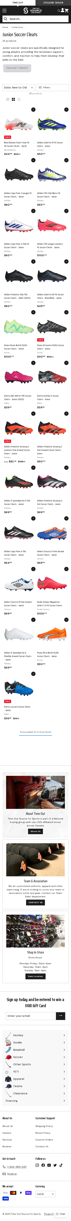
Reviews (6, 1146)
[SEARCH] (59, 10)
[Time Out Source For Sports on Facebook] (43, 1165)
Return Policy (43, 1132)
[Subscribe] (60, 1016)
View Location (35, 976)
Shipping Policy (44, 1126)
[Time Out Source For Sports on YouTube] (49, 1165)
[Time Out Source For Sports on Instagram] (37, 1165)
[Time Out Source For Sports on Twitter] (55, 1165)
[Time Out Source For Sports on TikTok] (61, 1165)
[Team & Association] (35, 859)
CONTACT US (36, 902)
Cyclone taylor (53, 2)
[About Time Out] (35, 792)
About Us (35, 831)
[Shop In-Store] (35, 931)
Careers (6, 1132)
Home (5, 27)
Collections (17, 27)
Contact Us (42, 1146)
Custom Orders (44, 1139)
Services (7, 1139)
